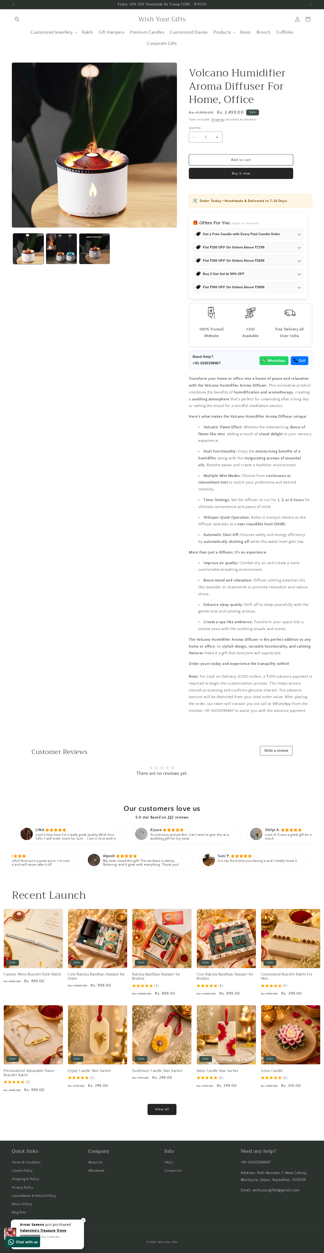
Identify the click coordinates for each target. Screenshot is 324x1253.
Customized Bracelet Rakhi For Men (287, 976)
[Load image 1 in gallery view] (28, 248)
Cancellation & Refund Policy (34, 1196)
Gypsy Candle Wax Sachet (89, 1071)
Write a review (276, 751)
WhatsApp (277, 360)
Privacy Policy (22, 1187)
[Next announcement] (310, 4)
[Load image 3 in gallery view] (94, 248)
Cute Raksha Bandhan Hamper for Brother (225, 976)
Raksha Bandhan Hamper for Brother (156, 976)
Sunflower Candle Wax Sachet (157, 1071)
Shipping (217, 119)
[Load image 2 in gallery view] (61, 248)
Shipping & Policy (25, 1179)
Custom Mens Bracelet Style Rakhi (32, 974)
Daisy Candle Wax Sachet (217, 1071)
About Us (95, 1162)
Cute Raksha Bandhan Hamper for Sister (96, 976)
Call (302, 360)
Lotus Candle (272, 1071)
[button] (17, 19)
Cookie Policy (22, 1171)
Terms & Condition (26, 1162)
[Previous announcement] (13, 4)
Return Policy (22, 1204)
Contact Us (172, 1171)
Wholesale (96, 1171)
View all (162, 1109)
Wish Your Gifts (168, 1242)
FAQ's (168, 1162)
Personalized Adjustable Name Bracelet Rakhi (29, 1073)
